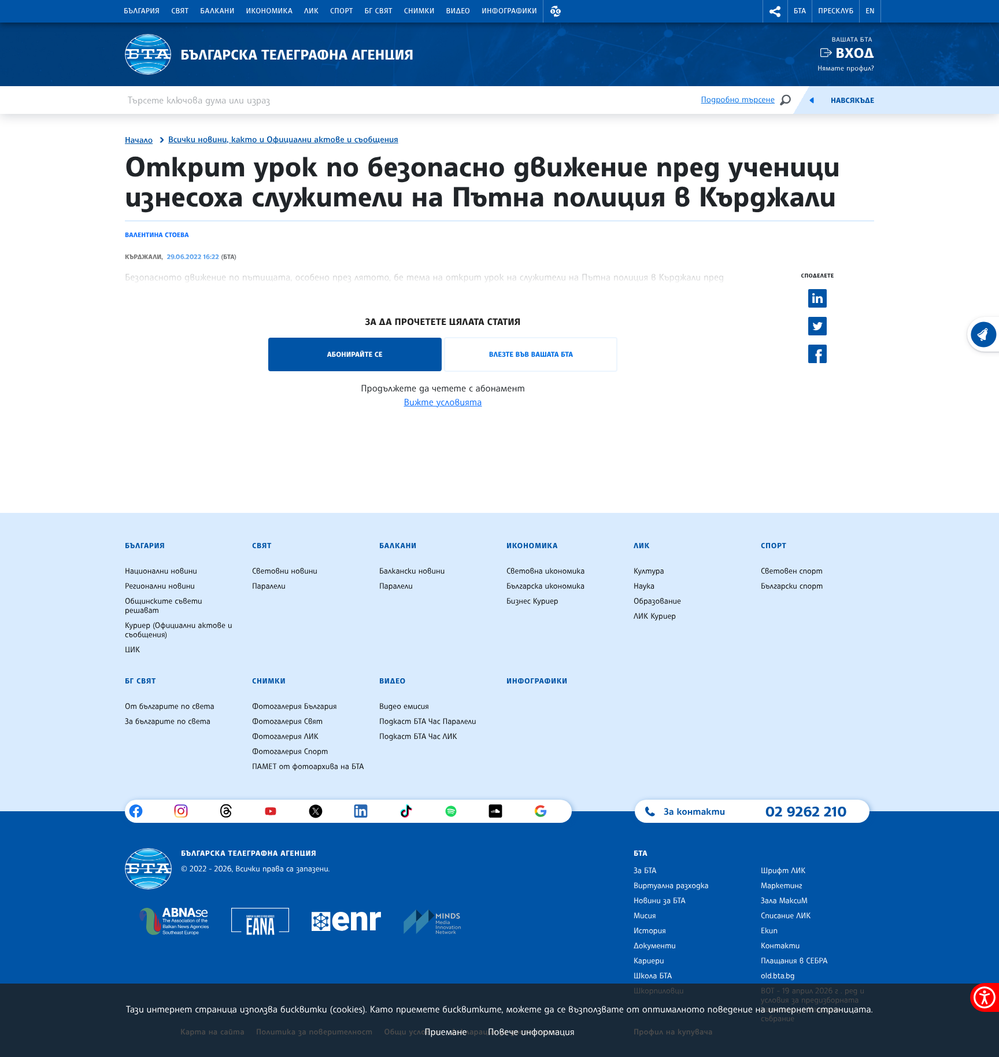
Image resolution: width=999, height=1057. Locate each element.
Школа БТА (653, 976)
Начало (139, 140)
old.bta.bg (778, 976)
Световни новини (284, 571)
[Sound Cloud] (499, 811)
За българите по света (167, 721)
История (650, 931)
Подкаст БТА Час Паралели (427, 721)
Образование (657, 601)
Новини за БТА (660, 901)
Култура (649, 571)
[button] (555, 11)
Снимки (419, 11)
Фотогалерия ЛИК (285, 736)
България (142, 11)
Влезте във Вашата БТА (531, 354)
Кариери (649, 961)
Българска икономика (545, 586)
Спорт (341, 11)
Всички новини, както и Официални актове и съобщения (283, 140)
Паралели (269, 586)
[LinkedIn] (365, 811)
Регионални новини (160, 586)
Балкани (217, 11)
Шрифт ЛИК (783, 870)
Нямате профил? (845, 68)
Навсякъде (852, 100)
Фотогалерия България (294, 706)
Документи (655, 946)
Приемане (445, 1031)
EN (870, 11)
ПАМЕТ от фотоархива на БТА (308, 766)
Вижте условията (443, 402)
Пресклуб (835, 11)
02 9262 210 (806, 811)
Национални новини (161, 571)
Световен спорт (792, 571)
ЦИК (132, 650)
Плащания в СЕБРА (794, 961)
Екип (769, 931)
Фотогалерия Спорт (290, 751)
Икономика (269, 11)
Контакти (780, 946)
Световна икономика (545, 571)
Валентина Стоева (157, 235)
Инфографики (509, 11)
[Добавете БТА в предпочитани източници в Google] (545, 811)
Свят (179, 11)
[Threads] (230, 811)
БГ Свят (379, 11)
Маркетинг (781, 885)
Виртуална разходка (671, 885)
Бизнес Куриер (532, 601)
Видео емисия (404, 706)
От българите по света (169, 706)
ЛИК (311, 11)
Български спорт (792, 586)
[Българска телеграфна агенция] (148, 868)
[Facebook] (140, 811)
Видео (458, 11)
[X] (320, 811)
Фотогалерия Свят (287, 721)
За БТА (645, 870)
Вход (854, 53)
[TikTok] (410, 811)
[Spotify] (455, 811)
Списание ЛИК (786, 916)
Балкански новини (412, 571)
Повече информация (531, 1031)
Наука (644, 586)
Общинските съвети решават (163, 606)
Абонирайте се (355, 354)
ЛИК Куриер (655, 616)
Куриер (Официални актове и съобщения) (178, 630)
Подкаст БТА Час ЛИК (418, 736)
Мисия (645, 916)
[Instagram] (185, 811)
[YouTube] (275, 811)
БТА (800, 11)
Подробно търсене (738, 100)
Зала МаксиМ (784, 901)
